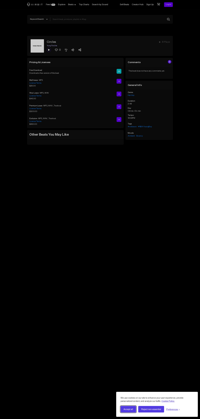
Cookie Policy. (168, 401)
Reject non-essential (151, 409)
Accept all (128, 409)
